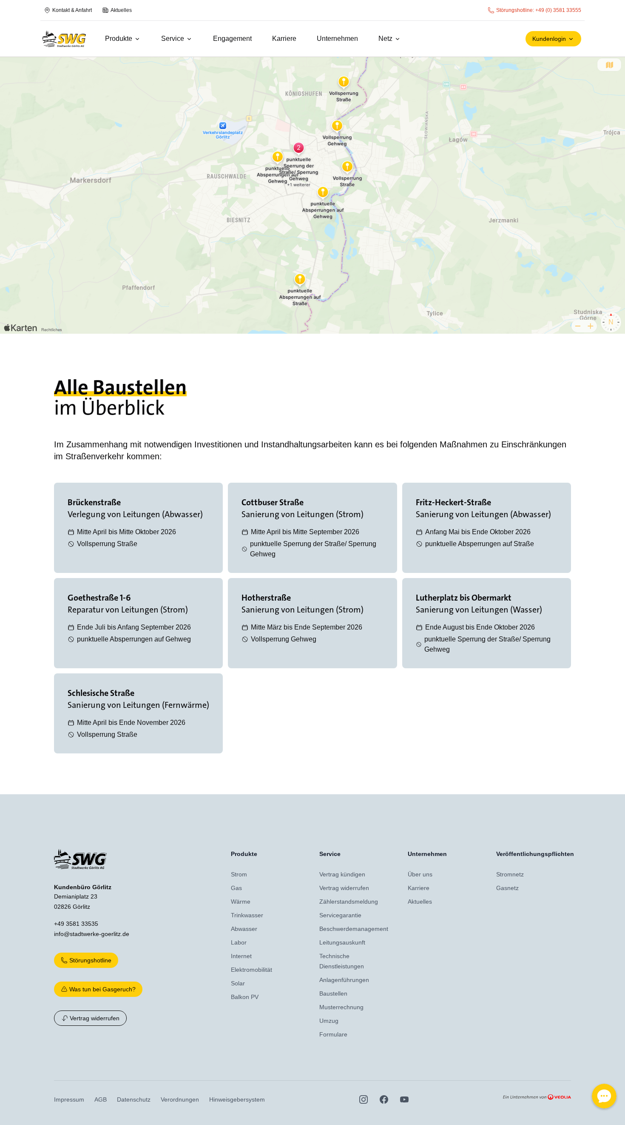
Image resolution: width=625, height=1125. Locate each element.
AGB (100, 1099)
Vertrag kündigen (342, 874)
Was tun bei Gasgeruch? (102, 989)
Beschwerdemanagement (353, 928)
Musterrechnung (341, 1007)
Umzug (328, 1020)
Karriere (284, 38)
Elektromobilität (251, 969)
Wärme (240, 901)
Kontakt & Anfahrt (72, 10)
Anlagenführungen (344, 979)
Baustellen (333, 993)
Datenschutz (134, 1099)
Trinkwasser (247, 915)
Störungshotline (90, 960)
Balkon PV (245, 996)
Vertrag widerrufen (94, 1018)
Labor (239, 942)
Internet (241, 956)
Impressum (69, 1099)
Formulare (333, 1034)
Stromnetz (510, 874)
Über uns (420, 874)
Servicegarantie (340, 915)
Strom (239, 874)
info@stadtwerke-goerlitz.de (91, 933)
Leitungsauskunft (342, 942)
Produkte (118, 38)
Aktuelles (121, 10)
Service (172, 38)
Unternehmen (337, 38)
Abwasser (244, 928)
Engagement (232, 38)
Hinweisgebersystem (237, 1099)
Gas (236, 888)
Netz (385, 38)
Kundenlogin (549, 38)
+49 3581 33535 (76, 923)
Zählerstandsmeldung (348, 901)
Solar (238, 983)
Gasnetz (507, 888)
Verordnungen (180, 1099)
